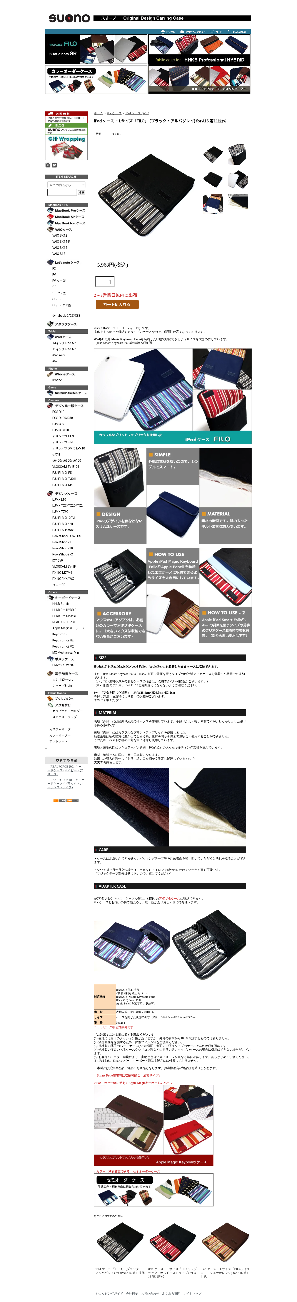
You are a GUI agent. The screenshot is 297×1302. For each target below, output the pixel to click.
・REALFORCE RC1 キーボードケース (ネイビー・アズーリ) (66, 770)
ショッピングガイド (109, 1293)
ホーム (98, 113)
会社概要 (132, 1293)
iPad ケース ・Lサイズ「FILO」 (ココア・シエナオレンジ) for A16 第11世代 (225, 1272)
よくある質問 (171, 1293)
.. (46, 747)
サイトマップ (192, 1293)
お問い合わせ (150, 1293)
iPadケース (114, 113)
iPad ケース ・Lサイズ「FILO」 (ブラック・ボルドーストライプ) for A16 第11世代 (172, 1272)
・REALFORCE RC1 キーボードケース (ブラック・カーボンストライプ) (66, 783)
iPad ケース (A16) (137, 113)
